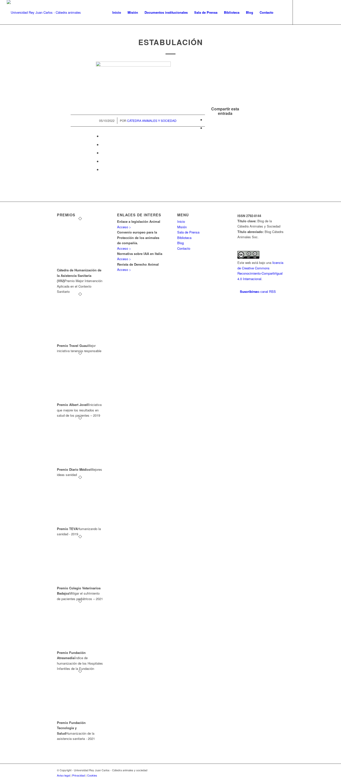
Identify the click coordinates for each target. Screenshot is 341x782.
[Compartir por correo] (102, 169)
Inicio (181, 221)
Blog (180, 242)
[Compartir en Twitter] (206, 127)
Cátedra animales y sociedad (151, 120)
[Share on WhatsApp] (102, 136)
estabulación (170, 42)
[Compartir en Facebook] (206, 119)
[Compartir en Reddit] (102, 161)
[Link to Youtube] (323, 12)
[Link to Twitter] (300, 12)
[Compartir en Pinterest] (102, 144)
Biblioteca (184, 237)
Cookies (92, 775)
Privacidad (78, 775)
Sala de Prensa (188, 232)
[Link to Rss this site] (330, 12)
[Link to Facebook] (308, 12)
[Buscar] (281, 12)
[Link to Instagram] (315, 12)
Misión (182, 227)
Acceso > (124, 227)
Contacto (183, 248)
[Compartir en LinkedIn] (102, 152)
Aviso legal (63, 775)
